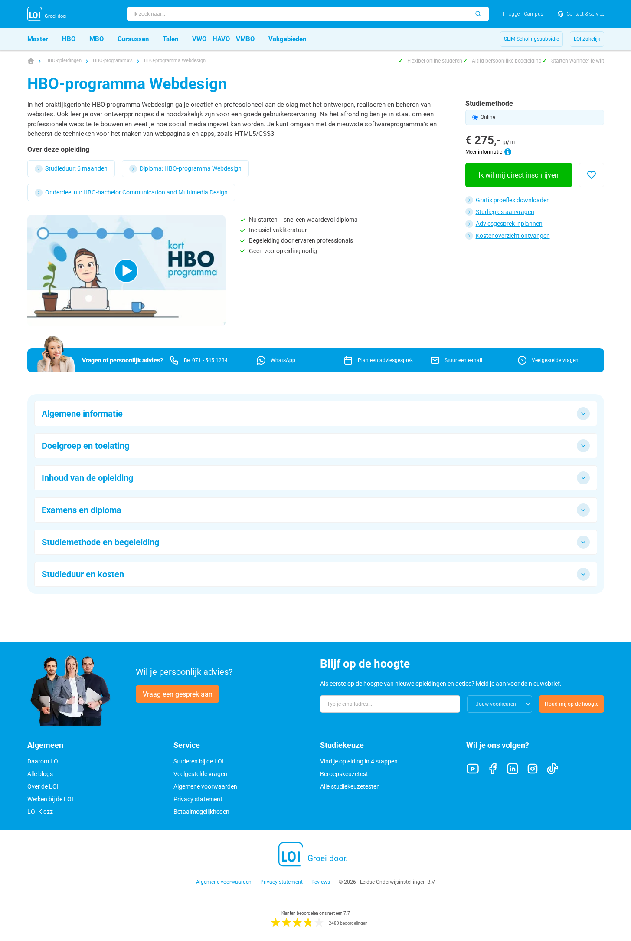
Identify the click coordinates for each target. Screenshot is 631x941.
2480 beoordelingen (348, 923)
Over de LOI (43, 786)
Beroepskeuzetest (344, 773)
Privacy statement (197, 799)
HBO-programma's (113, 60)
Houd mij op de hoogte (571, 704)
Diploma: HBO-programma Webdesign (191, 168)
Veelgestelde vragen (200, 773)
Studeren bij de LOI (198, 761)
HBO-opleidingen (64, 60)
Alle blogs (40, 773)
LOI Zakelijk (587, 39)
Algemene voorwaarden (205, 786)
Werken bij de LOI (50, 799)
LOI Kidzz (40, 811)
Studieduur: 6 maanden (76, 168)
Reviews (320, 882)
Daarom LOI (43, 761)
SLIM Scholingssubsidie (531, 39)
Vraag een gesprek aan (178, 694)
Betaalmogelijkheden (201, 811)
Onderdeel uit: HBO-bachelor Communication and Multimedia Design (136, 192)
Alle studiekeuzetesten (350, 786)
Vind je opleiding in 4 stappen (359, 761)
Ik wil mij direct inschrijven (518, 175)
